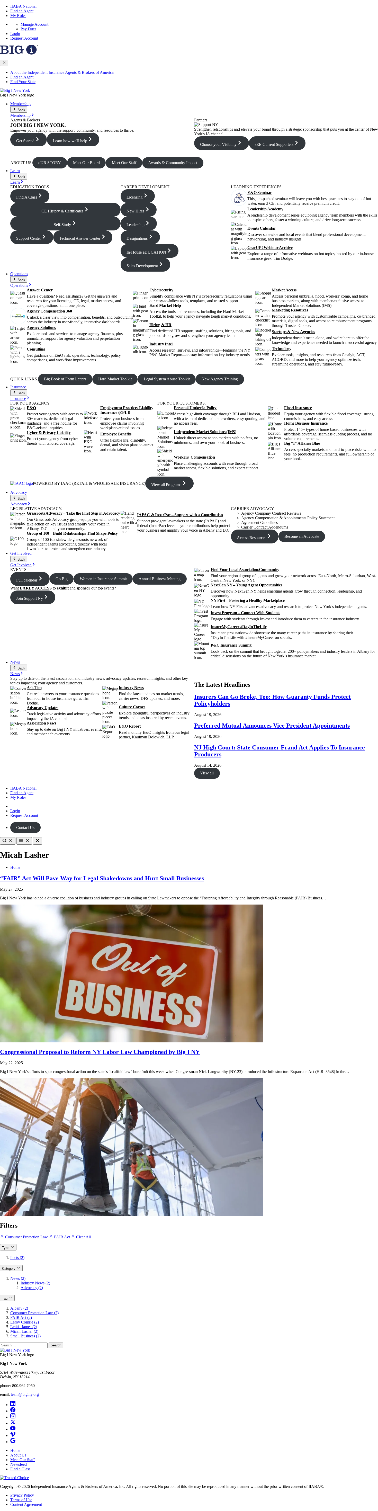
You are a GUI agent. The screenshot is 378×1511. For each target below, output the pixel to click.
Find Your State (22, 81)
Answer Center (40, 290)
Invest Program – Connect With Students (245, 613)
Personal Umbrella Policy (195, 408)
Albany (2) (19, 1308)
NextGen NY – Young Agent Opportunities (246, 585)
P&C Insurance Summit (231, 645)
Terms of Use (21, 1500)
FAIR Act (62, 1237)
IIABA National (23, 6)
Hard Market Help (165, 305)
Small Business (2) (25, 1336)
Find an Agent (21, 11)
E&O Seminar (259, 192)
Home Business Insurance (305, 423)
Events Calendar (261, 228)
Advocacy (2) (32, 1287)
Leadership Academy (265, 209)
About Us (18, 1455)
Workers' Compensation (194, 457)
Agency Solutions (41, 327)
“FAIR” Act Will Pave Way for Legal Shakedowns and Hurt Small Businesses (102, 878)
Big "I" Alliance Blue (302, 443)
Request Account (24, 38)
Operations (19, 274)
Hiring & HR (160, 325)
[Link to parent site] (19, 53)
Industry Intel (161, 344)
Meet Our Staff (22, 1460)
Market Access (284, 290)
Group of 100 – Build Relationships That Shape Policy (72, 533)
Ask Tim (34, 687)
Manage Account (34, 24)
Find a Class (20, 1469)
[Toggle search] (7, 841)
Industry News (131, 687)
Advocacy (18, 492)
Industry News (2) (35, 1283)
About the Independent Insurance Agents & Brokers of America (62, 72)
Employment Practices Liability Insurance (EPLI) (126, 410)
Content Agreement (26, 1504)
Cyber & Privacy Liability (49, 432)
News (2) (17, 1278)
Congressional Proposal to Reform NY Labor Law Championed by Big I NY (100, 1052)
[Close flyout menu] (4, 63)
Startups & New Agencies (293, 331)
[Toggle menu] (24, 841)
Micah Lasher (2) (24, 1331)
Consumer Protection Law (26, 1237)
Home (15, 867)
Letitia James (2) (23, 1327)
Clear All (83, 1237)
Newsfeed (18, 1464)
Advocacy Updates (42, 707)
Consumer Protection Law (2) (34, 1313)
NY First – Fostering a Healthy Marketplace (248, 600)
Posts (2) (17, 1257)
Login (15, 33)
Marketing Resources (290, 310)
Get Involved (21, 553)
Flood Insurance (298, 408)
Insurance (18, 387)
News (15, 662)
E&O (31, 408)
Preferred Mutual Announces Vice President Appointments (272, 725)
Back (20, 110)
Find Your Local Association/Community (245, 569)
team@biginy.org (25, 1394)
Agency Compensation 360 (49, 311)
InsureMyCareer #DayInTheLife (238, 626)
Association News (41, 723)
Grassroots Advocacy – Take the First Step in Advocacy (73, 513)
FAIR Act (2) (21, 1317)
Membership (20, 104)
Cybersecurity (161, 290)
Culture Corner (132, 707)
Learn (15, 170)
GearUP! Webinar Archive (269, 247)
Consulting (36, 349)
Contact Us (25, 827)
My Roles (18, 15)
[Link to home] (15, 90)
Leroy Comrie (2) (24, 1322)
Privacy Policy (22, 1495)
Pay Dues (28, 29)
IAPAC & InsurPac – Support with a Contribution (180, 515)
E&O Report (130, 726)
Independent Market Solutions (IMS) (205, 432)
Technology (281, 348)
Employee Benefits (115, 434)
